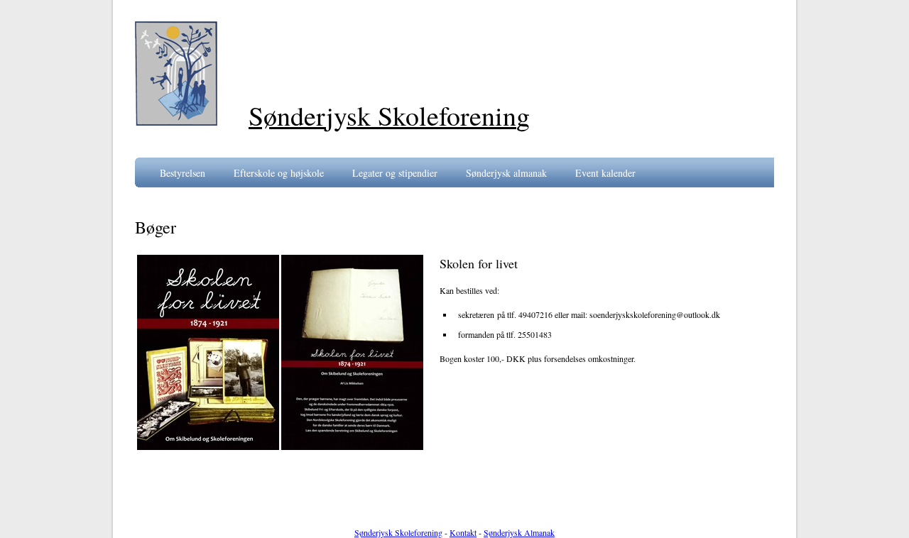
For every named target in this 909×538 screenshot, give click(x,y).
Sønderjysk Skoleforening (398, 532)
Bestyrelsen (182, 173)
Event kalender (605, 173)
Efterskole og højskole (279, 173)
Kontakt (463, 532)
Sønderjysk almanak (506, 173)
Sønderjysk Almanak (519, 532)
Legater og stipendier (394, 173)
